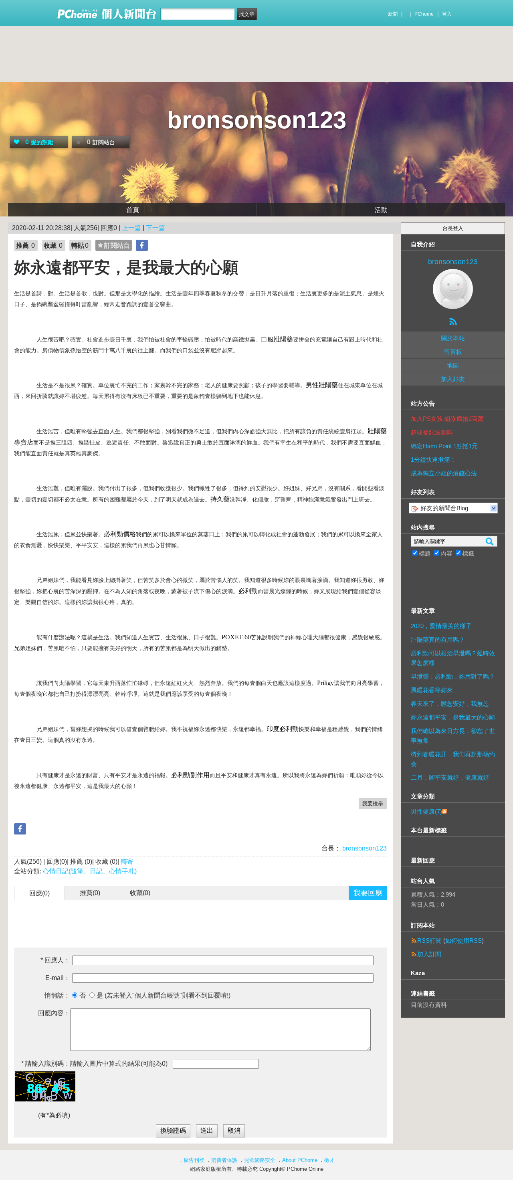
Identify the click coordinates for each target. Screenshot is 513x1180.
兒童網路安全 (259, 1160)
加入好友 (453, 379)
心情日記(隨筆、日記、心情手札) (90, 871)
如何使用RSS (463, 940)
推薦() (90, 892)
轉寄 (127, 861)
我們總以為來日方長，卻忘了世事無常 (453, 735)
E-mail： (57, 977)
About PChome (299, 1160)
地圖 (453, 365)
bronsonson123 (256, 120)
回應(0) (39, 893)
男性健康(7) (426, 811)
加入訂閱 (429, 954)
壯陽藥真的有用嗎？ (438, 639)
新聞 (393, 14)
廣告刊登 (194, 1160)
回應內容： (54, 1013)
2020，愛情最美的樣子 (441, 625)
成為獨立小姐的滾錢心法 (444, 473)
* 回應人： (55, 960)
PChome (424, 14)
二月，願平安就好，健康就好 (450, 777)
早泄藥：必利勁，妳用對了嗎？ (453, 676)
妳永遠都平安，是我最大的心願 (453, 717)
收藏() (140, 892)
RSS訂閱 (429, 940)
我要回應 (367, 893)
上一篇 (131, 227)
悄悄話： (57, 995)
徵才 (329, 1160)
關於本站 (453, 338)
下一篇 (155, 227)
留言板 (453, 351)
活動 (381, 209)
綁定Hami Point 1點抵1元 (444, 445)
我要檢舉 (372, 803)
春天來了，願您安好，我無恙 (450, 703)
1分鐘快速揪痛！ (433, 459)
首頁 (132, 209)
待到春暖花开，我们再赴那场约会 (453, 759)
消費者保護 (224, 1160)
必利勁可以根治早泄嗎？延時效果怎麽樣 (453, 658)
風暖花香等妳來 (432, 690)
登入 (447, 14)
